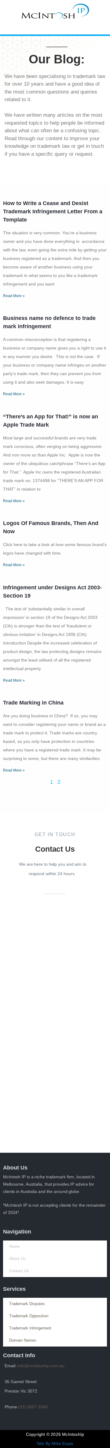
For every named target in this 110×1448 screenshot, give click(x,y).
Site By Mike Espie (55, 1443)
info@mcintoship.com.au (40, 1365)
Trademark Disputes (27, 1303)
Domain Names (22, 1340)
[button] (55, 28)
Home (14, 1246)
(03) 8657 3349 (33, 1406)
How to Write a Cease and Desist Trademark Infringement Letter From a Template (52, 211)
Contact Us (19, 1271)
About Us (17, 1258)
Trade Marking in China (33, 703)
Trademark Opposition (28, 1316)
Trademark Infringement (30, 1328)
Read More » (14, 296)
